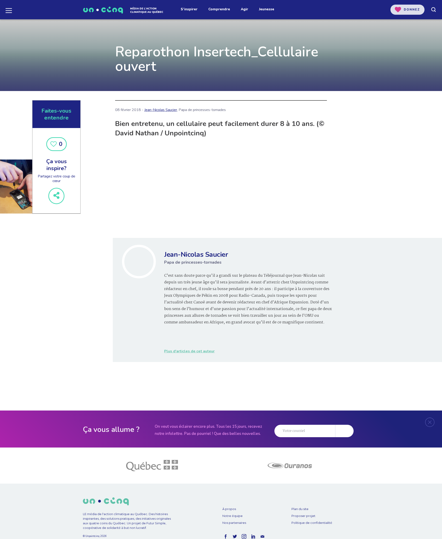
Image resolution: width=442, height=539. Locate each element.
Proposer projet (303, 516)
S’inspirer (189, 9)
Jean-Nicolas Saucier (160, 109)
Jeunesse (266, 9)
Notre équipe (232, 516)
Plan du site (299, 509)
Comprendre (219, 9)
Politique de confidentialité (311, 523)
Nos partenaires (234, 523)
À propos (229, 509)
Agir (244, 9)
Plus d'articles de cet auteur (189, 351)
